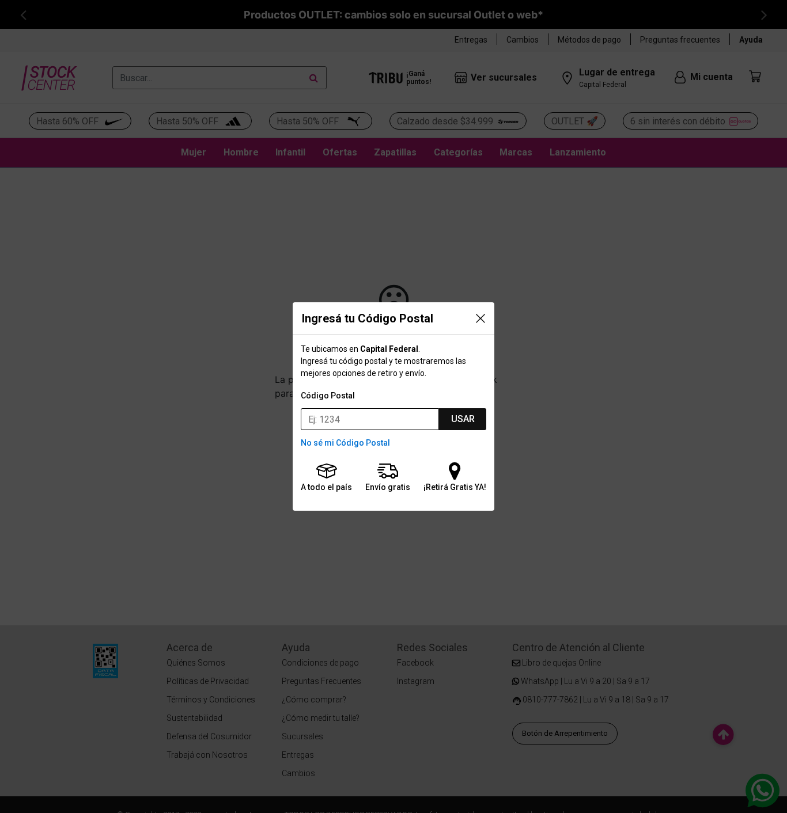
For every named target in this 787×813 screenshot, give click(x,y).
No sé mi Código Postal (345, 442)
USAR (463, 418)
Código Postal (328, 395)
